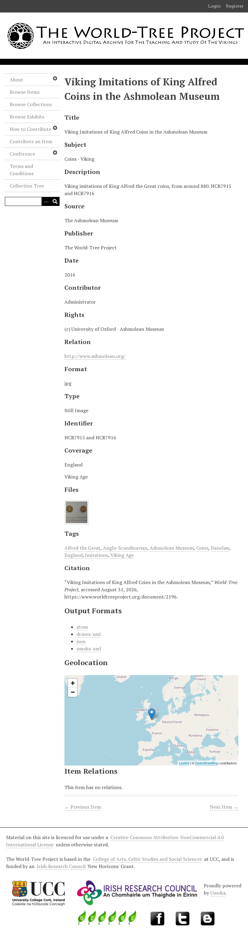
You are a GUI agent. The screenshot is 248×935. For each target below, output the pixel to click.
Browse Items (25, 92)
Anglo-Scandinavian (125, 548)
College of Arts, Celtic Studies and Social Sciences (147, 859)
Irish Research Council (61, 866)
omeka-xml (89, 648)
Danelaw (220, 548)
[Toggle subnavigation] (55, 78)
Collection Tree (27, 185)
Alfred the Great (82, 548)
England (73, 555)
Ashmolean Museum (172, 548)
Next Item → (224, 807)
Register (235, 6)
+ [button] (73, 683)
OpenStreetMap (206, 762)
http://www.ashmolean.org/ (95, 356)
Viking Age (122, 555)
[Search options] (46, 201)
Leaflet (184, 762)
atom (82, 627)
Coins (202, 548)
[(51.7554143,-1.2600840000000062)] (151, 714)
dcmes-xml (89, 634)
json (81, 641)
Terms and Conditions (22, 170)
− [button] (73, 692)
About (16, 79)
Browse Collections (31, 104)
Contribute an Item (31, 141)
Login (214, 6)
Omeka (217, 892)
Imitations (96, 555)
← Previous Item (82, 807)
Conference (22, 153)
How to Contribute (30, 129)
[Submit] (55, 201)
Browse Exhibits (27, 116)
